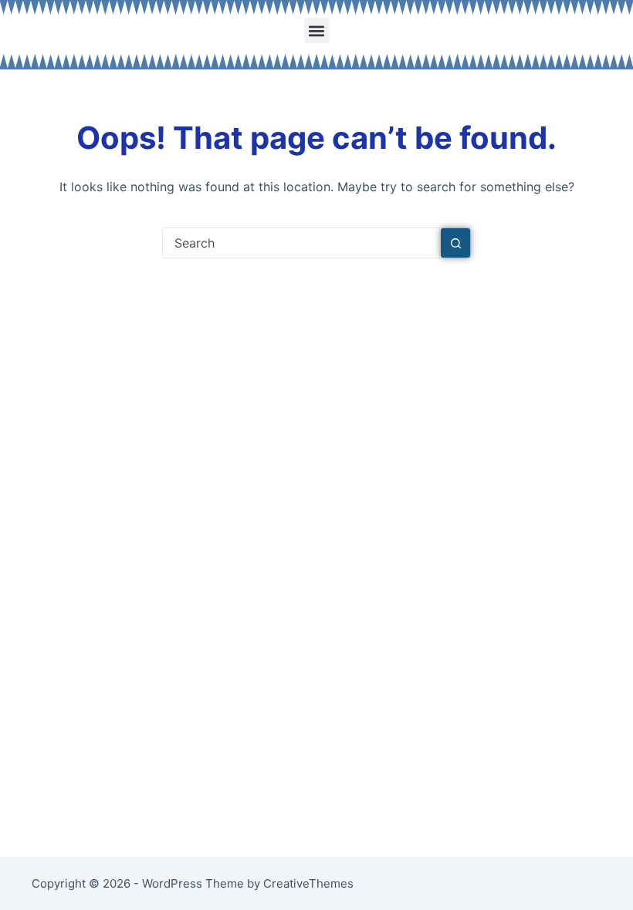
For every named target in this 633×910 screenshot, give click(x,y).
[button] (317, 30)
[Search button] (455, 243)
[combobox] (302, 243)
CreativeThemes (308, 883)
